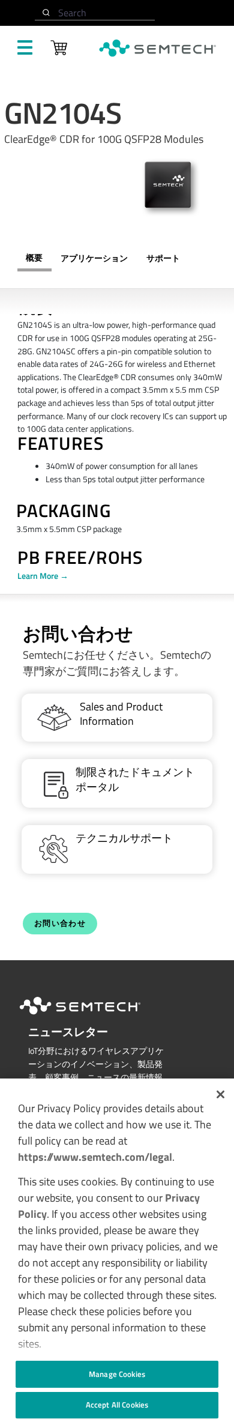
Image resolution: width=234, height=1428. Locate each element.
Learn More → (42, 575)
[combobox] (95, 12)
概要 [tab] (34, 257)
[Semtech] (92, 1016)
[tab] (163, 258)
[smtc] (157, 48)
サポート (163, 258)
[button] (220, 1094)
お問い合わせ (60, 923)
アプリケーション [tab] (94, 258)
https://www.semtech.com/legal (95, 1157)
